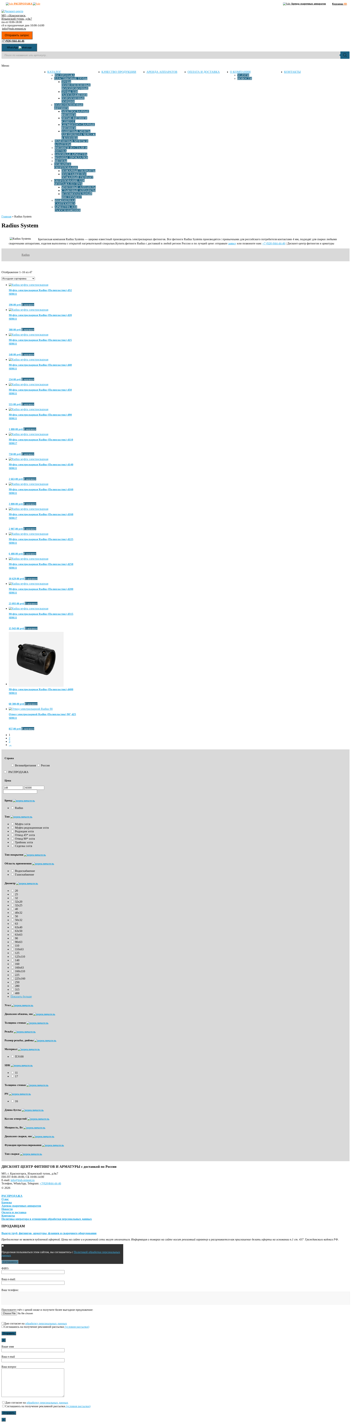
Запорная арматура (71, 154)
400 (17, 993)
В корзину (27, 304)
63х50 (18, 930)
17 (16, 1076)
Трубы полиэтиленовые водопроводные (75, 85)
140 (17, 960)
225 (17, 974)
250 (17, 982)
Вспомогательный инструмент (76, 195)
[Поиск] (345, 55)
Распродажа (65, 75)
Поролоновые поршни (72, 100)
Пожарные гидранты (78, 170)
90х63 (18, 941)
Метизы (61, 160)
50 (16, 916)
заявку (232, 243)
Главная (6, 216)
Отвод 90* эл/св (25, 838)
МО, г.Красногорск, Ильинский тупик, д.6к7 (16, 17)
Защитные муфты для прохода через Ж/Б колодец (78, 134)
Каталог (54, 71)
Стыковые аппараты (78, 190)
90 (16, 938)
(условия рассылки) (76, 1326)
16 (16, 1101)
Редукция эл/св (24, 831)
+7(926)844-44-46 (50, 1183)
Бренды (6, 1202)
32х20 (18, 901)
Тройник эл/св (24, 842)
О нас (5, 1199)
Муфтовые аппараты (78, 187)
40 (16, 909)
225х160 (20, 978)
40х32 (18, 912)
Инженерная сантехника (65, 202)
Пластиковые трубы (70, 78)
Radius (26, 254)
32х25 (18, 905)
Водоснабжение (25, 870)
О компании (240, 71)
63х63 (18, 934)
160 (17, 963)
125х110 (20, 956)
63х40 (18, 927)
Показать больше (21, 996)
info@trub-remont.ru (14, 28)
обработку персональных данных (46, 1323)
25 (16, 894)
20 (16, 890)
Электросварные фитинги (75, 113)
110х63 (19, 949)
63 (16, 923)
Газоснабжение (24, 874)
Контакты (292, 71)
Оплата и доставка (204, 71)
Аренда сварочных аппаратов (21, 1205)
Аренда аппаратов (161, 71)
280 (17, 985)
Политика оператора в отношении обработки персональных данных (46, 1218)
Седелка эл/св (23, 846)
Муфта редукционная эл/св (32, 827)
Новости (244, 78)
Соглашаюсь (10, 1262)
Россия (45, 765)
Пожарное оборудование (66, 166)
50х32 (18, 920)
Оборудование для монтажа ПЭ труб (69, 182)
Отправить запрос (17, 35)
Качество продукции (118, 71)
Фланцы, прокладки (71, 157)
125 (17, 952)
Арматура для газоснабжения (68, 208)
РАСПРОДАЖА (18, 772)
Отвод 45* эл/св (25, 835)
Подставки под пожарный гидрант (77, 175)
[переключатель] (24, 800)
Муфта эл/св (22, 824)
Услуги (243, 75)
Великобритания (25, 765)
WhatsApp (13, 47)
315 (17, 989)
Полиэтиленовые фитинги (68, 106)
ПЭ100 (19, 1056)
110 (17, 945)
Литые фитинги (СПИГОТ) (74, 119)
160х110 (20, 971)
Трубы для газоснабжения (74, 93)
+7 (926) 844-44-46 (273, 243)
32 (16, 898)
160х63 (19, 967)
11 (16, 1072)
